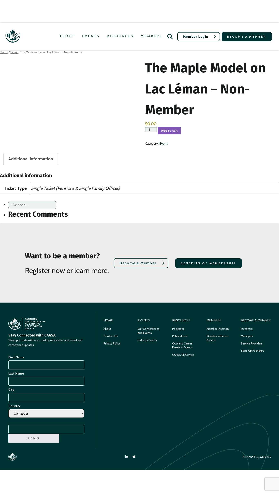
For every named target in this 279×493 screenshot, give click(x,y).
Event (14, 52)
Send (33, 438)
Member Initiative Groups (217, 338)
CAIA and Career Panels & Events (182, 345)
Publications (179, 336)
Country (14, 406)
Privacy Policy (112, 343)
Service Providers (252, 343)
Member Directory (217, 329)
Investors (247, 329)
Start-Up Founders (252, 350)
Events (91, 36)
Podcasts (178, 329)
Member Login (195, 36)
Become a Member (246, 36)
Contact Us (111, 336)
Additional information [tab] (30, 159)
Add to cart (169, 131)
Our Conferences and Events (149, 331)
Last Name (16, 373)
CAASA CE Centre (183, 355)
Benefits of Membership (208, 263)
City (11, 390)
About (67, 36)
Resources (120, 36)
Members (152, 36)
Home (4, 52)
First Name (16, 357)
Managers (247, 336)
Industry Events (147, 340)
